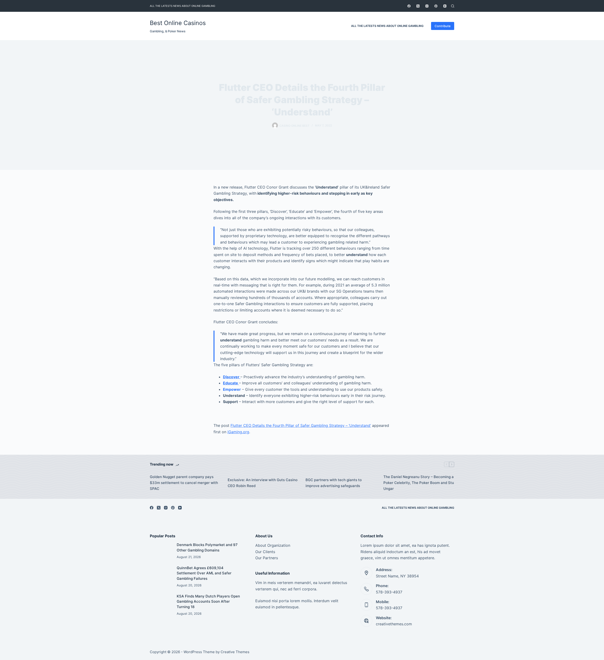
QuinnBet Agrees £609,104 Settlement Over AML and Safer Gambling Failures (204, 573)
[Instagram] (426, 6)
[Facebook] (409, 6)
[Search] (452, 6)
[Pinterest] (435, 6)
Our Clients (265, 551)
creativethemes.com (394, 624)
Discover (231, 376)
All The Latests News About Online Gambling (182, 6)
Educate (231, 383)
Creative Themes (235, 652)
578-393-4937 (389, 592)
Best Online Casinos (178, 22)
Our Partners (266, 557)
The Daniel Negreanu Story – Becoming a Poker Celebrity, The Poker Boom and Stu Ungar (418, 483)
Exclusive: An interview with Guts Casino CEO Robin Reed (263, 483)
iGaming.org (238, 431)
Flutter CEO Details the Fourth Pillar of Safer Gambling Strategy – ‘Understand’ (301, 425)
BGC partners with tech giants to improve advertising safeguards (334, 483)
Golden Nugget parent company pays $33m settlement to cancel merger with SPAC (184, 483)
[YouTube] (444, 6)
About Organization (272, 545)
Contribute (443, 26)
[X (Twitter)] (417, 6)
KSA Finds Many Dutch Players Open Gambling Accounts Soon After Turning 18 (208, 601)
